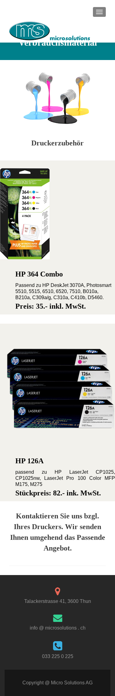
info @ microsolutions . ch (58, 627)
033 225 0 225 (57, 656)
